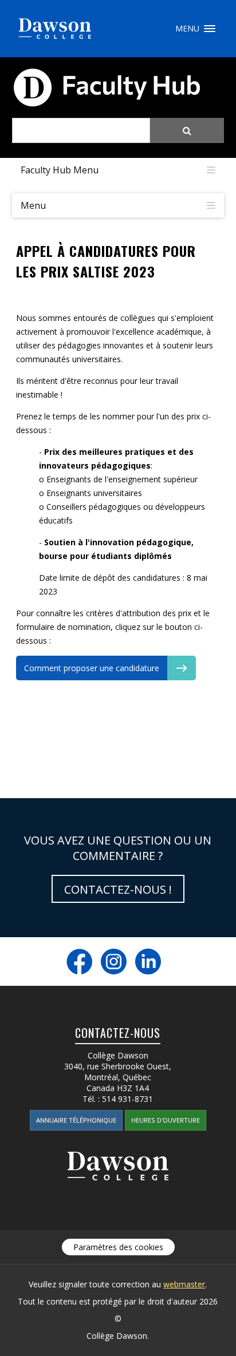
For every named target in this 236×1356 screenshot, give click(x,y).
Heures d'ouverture (165, 1120)
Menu (209, 28)
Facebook (79, 961)
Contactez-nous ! (118, 889)
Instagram (114, 961)
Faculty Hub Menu (60, 170)
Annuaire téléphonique (76, 1120)
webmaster (184, 1284)
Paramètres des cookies (118, 1247)
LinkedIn (148, 961)
